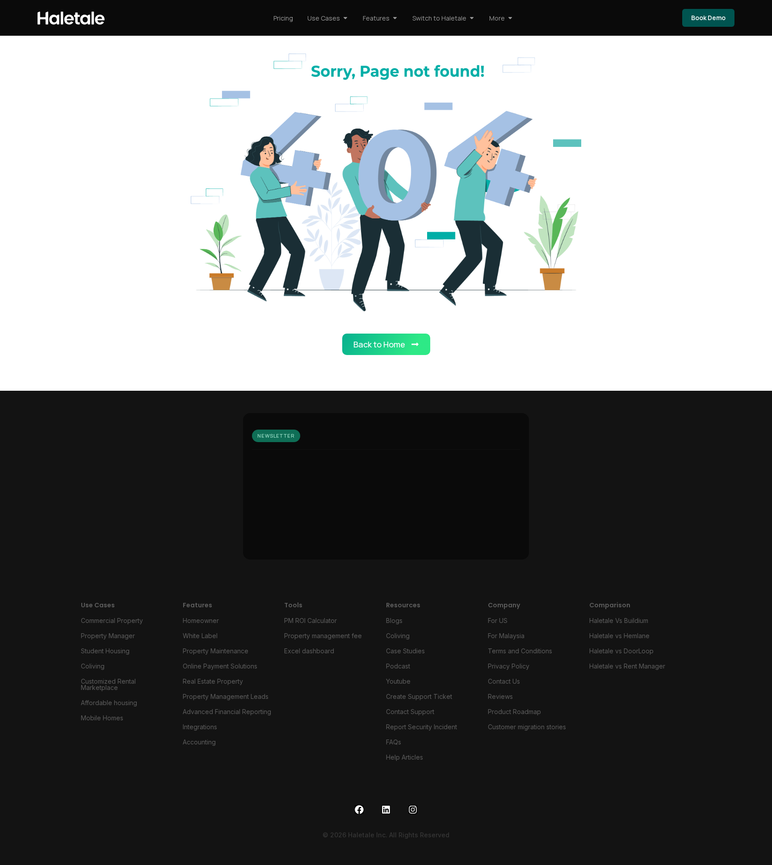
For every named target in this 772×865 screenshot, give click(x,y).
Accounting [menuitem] (199, 742)
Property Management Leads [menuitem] (226, 696)
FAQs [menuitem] (393, 742)
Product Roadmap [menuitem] (514, 711)
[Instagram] (412, 809)
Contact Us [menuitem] (504, 681)
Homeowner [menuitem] (201, 620)
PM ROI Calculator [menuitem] (310, 620)
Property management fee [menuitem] (323, 635)
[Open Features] (395, 18)
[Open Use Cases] (345, 18)
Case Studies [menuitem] (405, 651)
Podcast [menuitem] (398, 666)
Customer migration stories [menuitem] (527, 727)
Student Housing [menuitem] (105, 651)
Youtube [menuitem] (398, 681)
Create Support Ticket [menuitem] (419, 696)
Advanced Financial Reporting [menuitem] (227, 711)
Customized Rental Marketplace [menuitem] (108, 684)
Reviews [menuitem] (500, 696)
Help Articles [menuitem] (404, 757)
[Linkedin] (386, 809)
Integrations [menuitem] (200, 727)
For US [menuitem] (498, 620)
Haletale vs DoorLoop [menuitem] (621, 651)
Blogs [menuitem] (394, 620)
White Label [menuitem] (200, 635)
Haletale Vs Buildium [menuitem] (618, 620)
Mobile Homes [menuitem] (102, 718)
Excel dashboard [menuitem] (309, 651)
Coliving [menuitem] (93, 666)
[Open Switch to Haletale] (472, 18)
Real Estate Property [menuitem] (213, 681)
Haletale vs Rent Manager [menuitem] (627, 666)
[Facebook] (359, 809)
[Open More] (510, 18)
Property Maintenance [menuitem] (215, 651)
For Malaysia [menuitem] (506, 635)
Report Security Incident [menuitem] (421, 727)
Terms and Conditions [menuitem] (520, 651)
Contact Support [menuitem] (410, 711)
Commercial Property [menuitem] (112, 620)
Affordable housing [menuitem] (109, 702)
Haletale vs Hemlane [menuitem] (619, 635)
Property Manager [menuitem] (108, 635)
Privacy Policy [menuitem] (508, 666)
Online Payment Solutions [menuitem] (220, 666)
